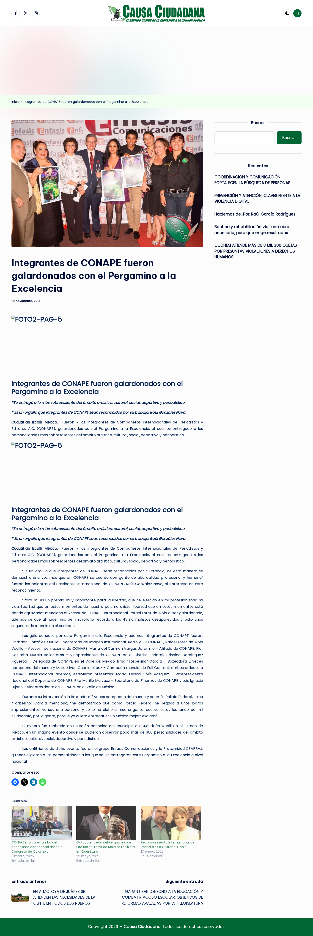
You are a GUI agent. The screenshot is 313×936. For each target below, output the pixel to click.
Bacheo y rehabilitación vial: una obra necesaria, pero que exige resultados (251, 229)
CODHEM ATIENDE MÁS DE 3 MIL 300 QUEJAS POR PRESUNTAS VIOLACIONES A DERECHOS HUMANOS (255, 251)
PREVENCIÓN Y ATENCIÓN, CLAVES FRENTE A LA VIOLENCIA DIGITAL (257, 198)
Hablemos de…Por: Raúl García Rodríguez (254, 214)
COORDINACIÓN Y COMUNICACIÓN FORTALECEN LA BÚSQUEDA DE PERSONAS (252, 180)
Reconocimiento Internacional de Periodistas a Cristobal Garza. (168, 844)
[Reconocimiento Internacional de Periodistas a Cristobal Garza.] (171, 823)
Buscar (258, 123)
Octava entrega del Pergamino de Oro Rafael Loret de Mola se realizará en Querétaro (105, 847)
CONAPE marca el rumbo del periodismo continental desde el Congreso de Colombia (37, 847)
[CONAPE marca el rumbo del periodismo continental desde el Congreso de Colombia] (41, 823)
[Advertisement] (156, 61)
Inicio (15, 101)
